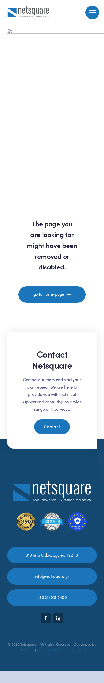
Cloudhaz (26, 650)
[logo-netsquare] (28, 6)
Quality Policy (74, 650)
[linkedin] (58, 618)
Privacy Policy (48, 650)
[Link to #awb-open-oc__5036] (92, 12)
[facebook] (46, 618)
